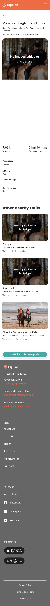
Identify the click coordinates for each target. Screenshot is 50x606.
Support (9, 466)
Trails (7, 443)
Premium (9, 436)
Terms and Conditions (25, 592)
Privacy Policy (25, 585)
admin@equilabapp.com (16, 406)
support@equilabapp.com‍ (17, 383)
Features (9, 428)
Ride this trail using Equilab (25, 354)
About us (9, 451)
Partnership (11, 458)
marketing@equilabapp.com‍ (19, 395)
